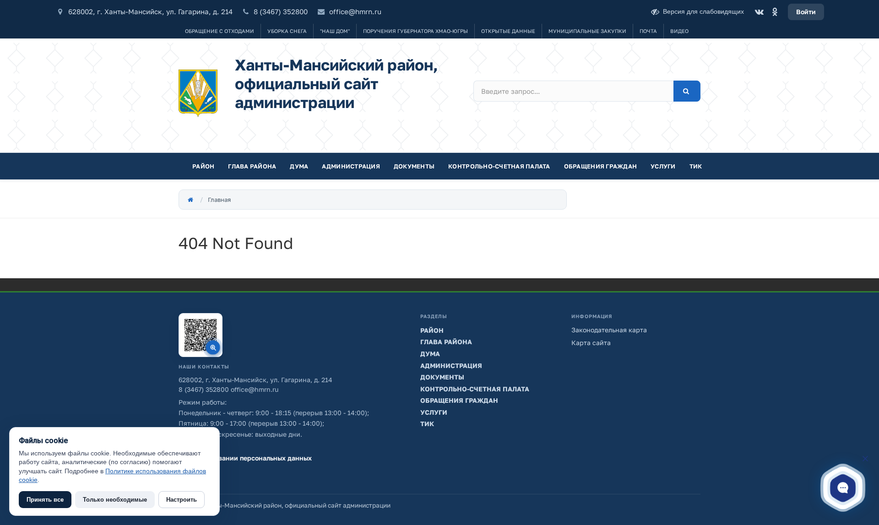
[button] (842, 487)
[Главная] (190, 199)
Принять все (45, 499)
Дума (299, 166)
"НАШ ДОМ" (335, 31)
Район (203, 166)
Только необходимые (115, 499)
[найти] (686, 91)
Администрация (351, 166)
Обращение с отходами (219, 31)
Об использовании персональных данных (245, 458)
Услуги (663, 166)
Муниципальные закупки (587, 31)
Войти (806, 12)
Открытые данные (508, 31)
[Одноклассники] (775, 12)
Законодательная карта (609, 330)
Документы (414, 166)
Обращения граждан (600, 166)
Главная (219, 199)
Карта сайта (591, 342)
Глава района (252, 166)
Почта (648, 31)
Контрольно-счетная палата (499, 166)
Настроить (181, 499)
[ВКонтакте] (759, 12)
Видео (679, 31)
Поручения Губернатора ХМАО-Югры (415, 31)
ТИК (695, 166)
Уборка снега (287, 31)
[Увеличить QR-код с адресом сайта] (200, 335)
